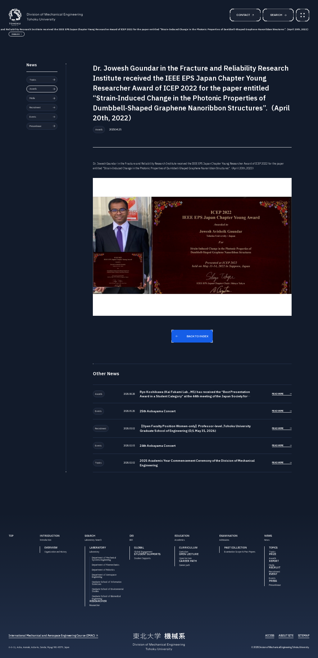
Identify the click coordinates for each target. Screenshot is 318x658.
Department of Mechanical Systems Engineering (104, 559)
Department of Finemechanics (105, 565)
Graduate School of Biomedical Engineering (106, 597)
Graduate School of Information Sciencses (106, 583)
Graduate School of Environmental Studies (108, 590)
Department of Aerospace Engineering (104, 576)
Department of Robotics (103, 570)
